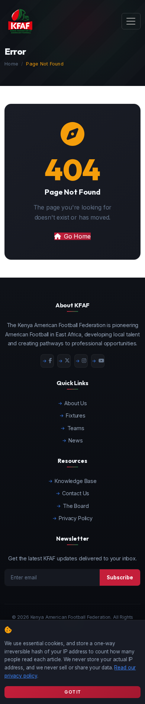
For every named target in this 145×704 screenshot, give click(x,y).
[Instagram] (81, 361)
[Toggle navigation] (131, 21)
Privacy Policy (76, 518)
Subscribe (120, 577)
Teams (75, 428)
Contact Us (75, 493)
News (75, 440)
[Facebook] (47, 361)
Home (11, 64)
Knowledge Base (76, 481)
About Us (75, 403)
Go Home (77, 236)
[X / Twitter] (64, 361)
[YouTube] (97, 361)
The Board (76, 506)
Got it (72, 692)
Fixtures (76, 415)
